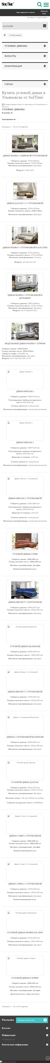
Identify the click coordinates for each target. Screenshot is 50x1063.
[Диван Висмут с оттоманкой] (25, 679)
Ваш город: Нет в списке (26, 12)
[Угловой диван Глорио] (25, 966)
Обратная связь (44, 12)
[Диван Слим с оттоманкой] (25, 823)
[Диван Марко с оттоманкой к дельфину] (25, 283)
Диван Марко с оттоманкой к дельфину (25, 296)
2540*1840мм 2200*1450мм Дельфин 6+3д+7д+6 (25, 165)
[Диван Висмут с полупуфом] (25, 590)
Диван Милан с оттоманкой (25, 498)
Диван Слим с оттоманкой (25, 836)
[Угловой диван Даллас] (25, 770)
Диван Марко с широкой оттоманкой (25, 155)
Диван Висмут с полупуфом (25, 602)
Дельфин (25, 659)
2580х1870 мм (25, 610)
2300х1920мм (25, 211)
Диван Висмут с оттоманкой (25, 691)
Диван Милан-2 (25, 391)
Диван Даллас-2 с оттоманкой (25, 203)
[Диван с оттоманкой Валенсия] (25, 725)
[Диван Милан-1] (25, 430)
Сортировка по (9, 119)
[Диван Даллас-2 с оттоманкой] (25, 191)
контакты (31, 17)
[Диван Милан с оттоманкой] (25, 486)
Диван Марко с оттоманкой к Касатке (25, 247)
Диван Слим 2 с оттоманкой (25, 884)
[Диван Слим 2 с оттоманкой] (25, 871)
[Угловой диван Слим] (25, 542)
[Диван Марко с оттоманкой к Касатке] (25, 235)
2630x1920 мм (25, 795)
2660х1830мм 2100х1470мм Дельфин (25, 306)
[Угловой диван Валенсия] (25, 634)
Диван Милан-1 (25, 442)
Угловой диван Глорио (25, 978)
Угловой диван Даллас (25, 782)
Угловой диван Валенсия (25, 646)
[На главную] (4, 35)
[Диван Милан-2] (25, 379)
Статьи (8, 84)
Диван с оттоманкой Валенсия (25, 737)
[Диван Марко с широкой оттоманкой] (25, 143)
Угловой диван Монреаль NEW (25, 932)
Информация (13, 66)
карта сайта (42, 17)
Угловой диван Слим (25, 554)
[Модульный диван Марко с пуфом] (25, 331)
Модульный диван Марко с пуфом (25, 343)
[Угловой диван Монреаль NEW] (25, 920)
